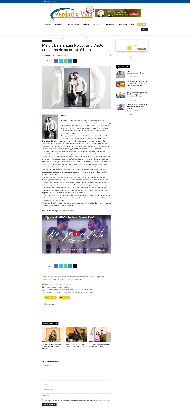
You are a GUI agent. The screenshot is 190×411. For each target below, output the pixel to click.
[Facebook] (141, 1)
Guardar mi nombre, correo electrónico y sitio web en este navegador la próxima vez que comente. (77, 400)
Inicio (43, 38)
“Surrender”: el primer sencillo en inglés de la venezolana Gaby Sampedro (51, 346)
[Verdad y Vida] (43, 56)
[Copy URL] (75, 61)
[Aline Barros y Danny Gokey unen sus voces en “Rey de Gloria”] (100, 334)
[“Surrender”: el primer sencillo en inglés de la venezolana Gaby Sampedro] (53, 334)
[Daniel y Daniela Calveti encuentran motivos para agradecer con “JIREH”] (76, 334)
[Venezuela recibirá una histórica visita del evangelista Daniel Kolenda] (120, 107)
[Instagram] (144, 1)
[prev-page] (43, 353)
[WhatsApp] (65, 61)
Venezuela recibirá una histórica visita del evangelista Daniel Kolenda (137, 106)
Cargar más (131, 114)
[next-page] (46, 353)
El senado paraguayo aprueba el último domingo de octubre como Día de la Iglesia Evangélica (137, 83)
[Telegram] (70, 61)
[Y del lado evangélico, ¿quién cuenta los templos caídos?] (120, 74)
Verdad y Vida (50, 55)
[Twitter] (147, 1)
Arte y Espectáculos (52, 38)
